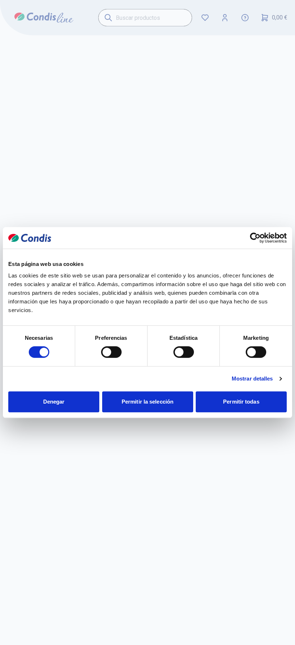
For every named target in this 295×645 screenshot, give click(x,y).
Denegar (54, 402)
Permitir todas (241, 402)
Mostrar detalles (252, 378)
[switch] (111, 352)
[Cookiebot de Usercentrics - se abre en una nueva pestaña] (255, 237)
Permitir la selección (147, 402)
